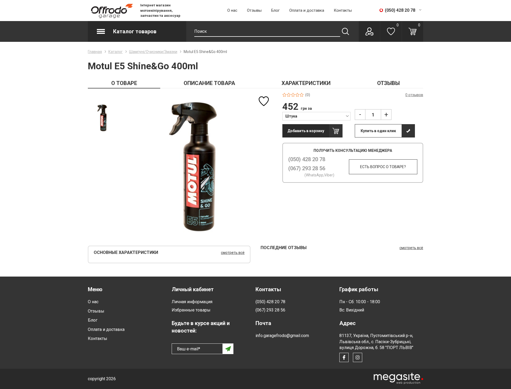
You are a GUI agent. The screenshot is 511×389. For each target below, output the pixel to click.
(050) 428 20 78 (306, 159)
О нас (232, 10)
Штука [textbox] (291, 116)
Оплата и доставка (306, 10)
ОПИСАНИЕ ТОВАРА (209, 83)
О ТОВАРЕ (124, 83)
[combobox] (316, 116)
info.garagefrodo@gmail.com (282, 335)
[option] (102, 118)
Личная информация (192, 301)
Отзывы (254, 10)
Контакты (343, 10)
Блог (275, 10)
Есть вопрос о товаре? (383, 167)
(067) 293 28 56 (306, 168)
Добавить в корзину (305, 131)
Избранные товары (191, 310)
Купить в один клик (378, 131)
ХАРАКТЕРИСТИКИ (306, 83)
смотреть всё (233, 252)
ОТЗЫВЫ (388, 83)
